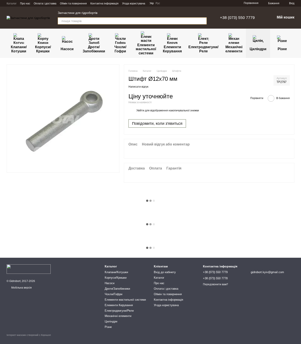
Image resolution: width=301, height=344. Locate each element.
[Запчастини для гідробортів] (29, 268)
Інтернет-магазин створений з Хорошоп (29, 335)
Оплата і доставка (45, 3)
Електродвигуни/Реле (203, 49)
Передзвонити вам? (215, 284)
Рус (158, 3)
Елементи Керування (172, 49)
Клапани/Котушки (19, 49)
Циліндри (258, 49)
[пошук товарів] (203, 20)
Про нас (25, 3)
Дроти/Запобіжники (94, 49)
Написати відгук (138, 86)
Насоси (67, 49)
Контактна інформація (104, 3)
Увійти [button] (140, 110)
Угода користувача (133, 3)
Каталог (12, 3)
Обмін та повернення (73, 3)
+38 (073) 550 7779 (237, 18)
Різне (282, 49)
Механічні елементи (233, 49)
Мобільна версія (21, 287)
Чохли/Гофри (120, 49)
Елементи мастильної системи (146, 49)
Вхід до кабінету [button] (165, 272)
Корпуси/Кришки (43, 49)
